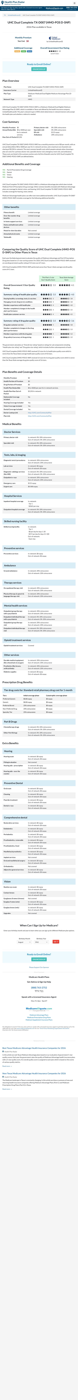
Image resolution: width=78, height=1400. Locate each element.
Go (55, 942)
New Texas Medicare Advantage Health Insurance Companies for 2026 (34, 1073)
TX (5, 15)
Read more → (7, 1066)
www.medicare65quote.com (26, 1028)
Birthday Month (24, 939)
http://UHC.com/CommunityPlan (39, 413)
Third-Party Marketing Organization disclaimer (54, 1028)
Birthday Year (41, 939)
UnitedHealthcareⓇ (14, 15)
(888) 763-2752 (71, 7)
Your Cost (21, 41)
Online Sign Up (39, 69)
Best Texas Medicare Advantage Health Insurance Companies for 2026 (34, 1048)
